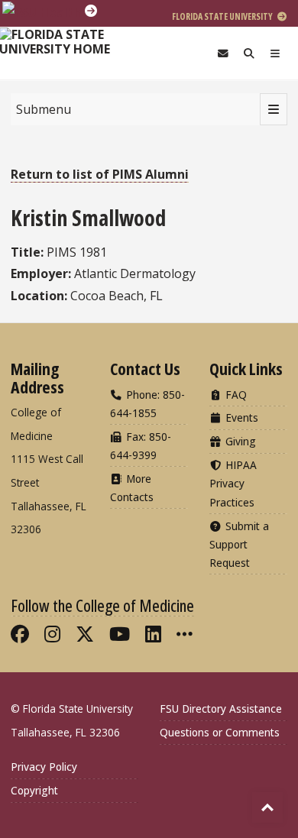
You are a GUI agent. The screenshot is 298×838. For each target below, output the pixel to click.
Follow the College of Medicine (102, 605)
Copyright (34, 790)
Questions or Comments (220, 732)
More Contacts (132, 487)
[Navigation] (275, 53)
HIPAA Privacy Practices (233, 483)
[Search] (249, 53)
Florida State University (223, 16)
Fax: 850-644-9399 (140, 445)
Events (240, 417)
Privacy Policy (44, 766)
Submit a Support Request (239, 544)
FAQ (234, 394)
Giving (239, 441)
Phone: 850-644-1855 (147, 403)
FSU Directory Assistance (221, 708)
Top (267, 807)
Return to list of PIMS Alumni (100, 174)
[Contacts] (223, 53)
